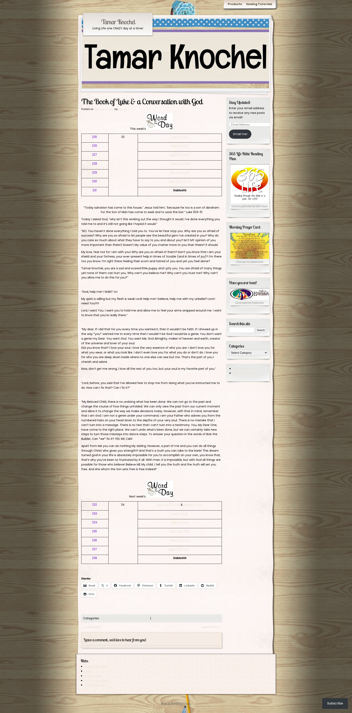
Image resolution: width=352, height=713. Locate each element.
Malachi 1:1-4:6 (193, 505)
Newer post (212, 627)
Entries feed (93, 676)
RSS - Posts (241, 369)
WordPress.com (96, 685)
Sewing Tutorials (259, 4)
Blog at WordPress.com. (176, 703)
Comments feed (97, 681)
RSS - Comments (245, 373)
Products (235, 4)
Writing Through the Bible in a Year (124, 618)
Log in (89, 671)
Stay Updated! (239, 102)
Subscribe (335, 703)
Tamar (122, 109)
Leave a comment (165, 618)
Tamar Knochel (118, 22)
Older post (91, 627)
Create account (96, 667)
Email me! (240, 134)
